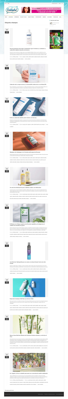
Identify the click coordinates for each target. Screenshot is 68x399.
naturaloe (43, 196)
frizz (42, 345)
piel (47, 382)
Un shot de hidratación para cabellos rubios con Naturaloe (25, 187)
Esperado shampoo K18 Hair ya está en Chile (21, 298)
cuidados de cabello (13, 159)
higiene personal (31, 382)
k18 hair (34, 307)
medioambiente (42, 382)
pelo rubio (11, 198)
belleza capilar (27, 157)
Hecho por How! (7, 394)
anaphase (24, 56)
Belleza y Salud (15, 56)
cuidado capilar (37, 157)
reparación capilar (21, 309)
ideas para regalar (23, 234)
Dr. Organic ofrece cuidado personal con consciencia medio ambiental (29, 373)
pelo (39, 159)
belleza (24, 157)
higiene (27, 382)
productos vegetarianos (27, 384)
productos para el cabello (16, 58)
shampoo (22, 58)
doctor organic (19, 382)
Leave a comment (27, 58)
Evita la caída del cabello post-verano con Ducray (23, 117)
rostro (32, 384)
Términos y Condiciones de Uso (49, 394)
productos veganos (20, 384)
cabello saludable (35, 232)
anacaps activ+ (25, 124)
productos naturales (13, 384)
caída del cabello (31, 56)
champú (42, 305)
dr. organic (24, 382)
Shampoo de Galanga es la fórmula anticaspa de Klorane (25, 152)
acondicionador (25, 194)
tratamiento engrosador (30, 347)
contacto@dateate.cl (59, 394)
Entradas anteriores (9, 390)
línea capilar (40, 196)
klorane (24, 159)
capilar (34, 157)
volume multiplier (37, 347)
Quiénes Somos (40, 394)
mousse (38, 271)
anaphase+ (29, 124)
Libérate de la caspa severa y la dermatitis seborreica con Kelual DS (28, 84)
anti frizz (29, 345)
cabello (27, 56)
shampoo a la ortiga (19, 236)
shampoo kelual (12, 92)
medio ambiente (36, 382)
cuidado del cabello (37, 56)
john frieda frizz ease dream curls (25, 271)
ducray (11, 58)
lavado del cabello (35, 159)
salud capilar (24, 198)
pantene (13, 347)
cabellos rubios (40, 194)
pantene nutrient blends (19, 347)
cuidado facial (15, 382)
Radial (60, 3)
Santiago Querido (54, 3)
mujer (41, 271)
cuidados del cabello (43, 56)
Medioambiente (20, 380)
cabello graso (30, 232)
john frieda (18, 271)
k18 (32, 307)
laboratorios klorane (29, 159)
